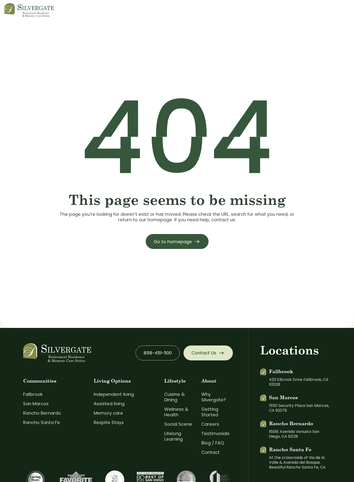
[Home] (29, 9)
